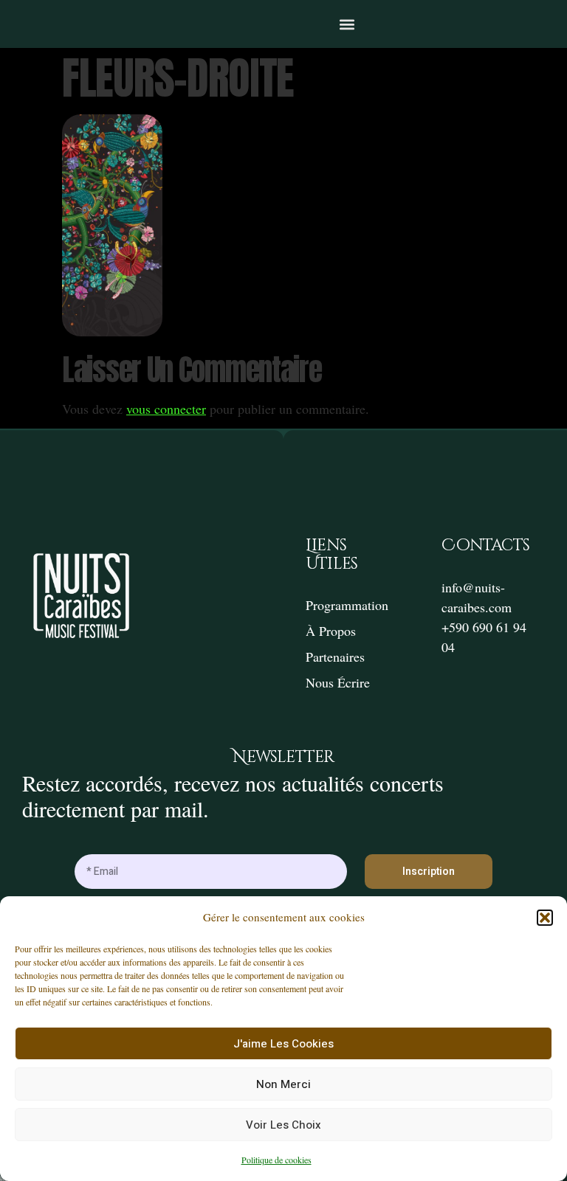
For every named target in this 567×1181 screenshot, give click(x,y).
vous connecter (166, 409)
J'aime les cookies (283, 1044)
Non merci (283, 1084)
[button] (544, 917)
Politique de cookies (276, 1160)
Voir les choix (283, 1125)
